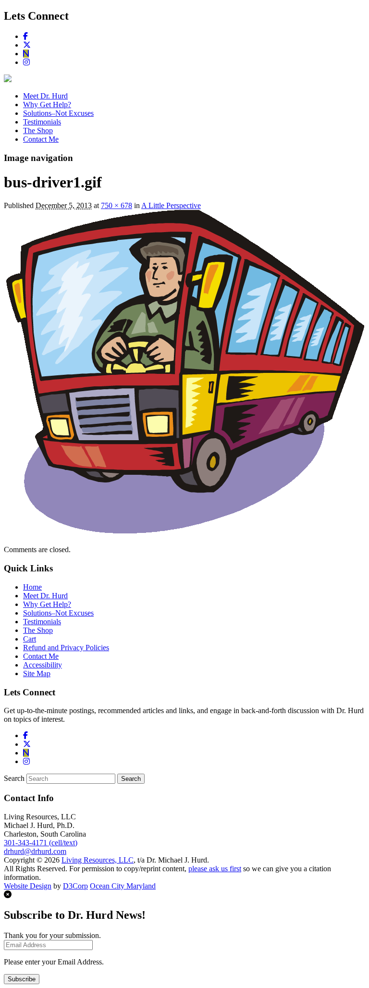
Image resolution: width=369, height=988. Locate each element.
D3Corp (75, 886)
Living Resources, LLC (98, 860)
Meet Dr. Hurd (45, 96)
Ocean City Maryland (123, 886)
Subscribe (22, 979)
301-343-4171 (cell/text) (40, 843)
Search (14, 778)
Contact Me (41, 139)
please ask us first (214, 868)
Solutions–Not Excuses (58, 113)
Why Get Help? (47, 104)
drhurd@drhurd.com (35, 851)
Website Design (27, 886)
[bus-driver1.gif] (184, 533)
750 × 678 (116, 205)
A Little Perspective (171, 205)
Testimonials (42, 122)
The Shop (38, 130)
